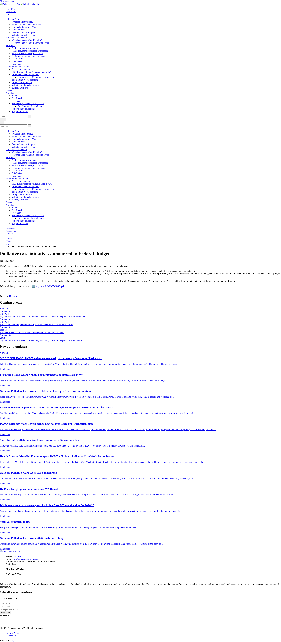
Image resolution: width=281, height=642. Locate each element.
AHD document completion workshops (30, 51)
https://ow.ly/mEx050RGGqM (50, 286)
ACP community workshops (25, 48)
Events (9, 90)
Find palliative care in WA (24, 27)
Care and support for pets (23, 32)
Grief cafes (17, 61)
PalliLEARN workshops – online (27, 53)
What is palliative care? (22, 22)
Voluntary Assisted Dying (23, 35)
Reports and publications (23, 109)
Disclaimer (11, 635)
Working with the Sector (17, 66)
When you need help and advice (26, 24)
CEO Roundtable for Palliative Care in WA (32, 72)
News (14, 95)
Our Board (17, 98)
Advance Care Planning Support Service (30, 43)
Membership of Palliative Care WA (28, 103)
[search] (13, 116)
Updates (9, 244)
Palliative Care (12, 19)
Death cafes (17, 58)
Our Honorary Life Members (31, 106)
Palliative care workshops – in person (29, 56)
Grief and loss (18, 29)
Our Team (16, 101)
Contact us (11, 11)
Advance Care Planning (17, 37)
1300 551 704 (18, 556)
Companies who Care (22, 82)
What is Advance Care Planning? (27, 40)
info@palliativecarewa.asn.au (25, 559)
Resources (10, 9)
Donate (9, 14)
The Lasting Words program (25, 80)
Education (10, 45)
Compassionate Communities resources (36, 77)
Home (9, 238)
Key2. (13, 640)
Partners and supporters (22, 69)
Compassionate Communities (25, 74)
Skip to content (7, 1)
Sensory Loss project (21, 87)
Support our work (20, 111)
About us (10, 93)
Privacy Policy (12, 633)
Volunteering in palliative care (25, 85)
